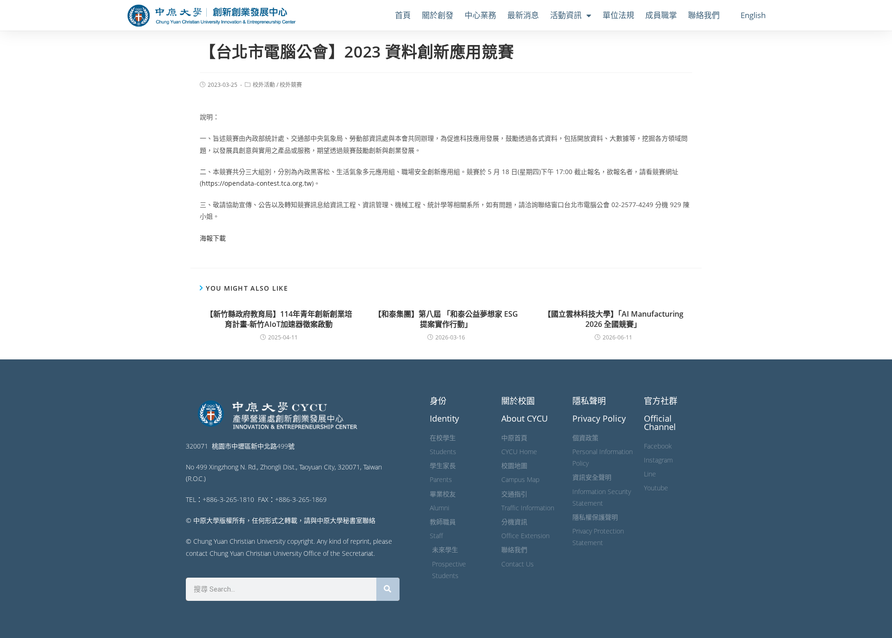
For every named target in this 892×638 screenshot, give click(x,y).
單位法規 (618, 15)
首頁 (403, 15)
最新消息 (523, 15)
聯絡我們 (704, 15)
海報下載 (213, 238)
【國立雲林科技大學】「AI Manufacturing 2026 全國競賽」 (613, 319)
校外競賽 (291, 85)
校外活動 (264, 85)
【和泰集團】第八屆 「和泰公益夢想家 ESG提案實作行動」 (446, 319)
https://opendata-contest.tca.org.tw (257, 183)
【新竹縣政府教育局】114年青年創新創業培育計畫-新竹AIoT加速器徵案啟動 (279, 319)
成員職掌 (661, 15)
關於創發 (437, 15)
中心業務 (480, 15)
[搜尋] (388, 589)
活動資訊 (566, 15)
